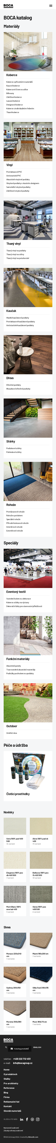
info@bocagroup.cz (22, 1063)
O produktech (10, 1074)
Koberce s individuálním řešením (20, 108)
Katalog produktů (21, 1049)
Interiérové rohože (14, 527)
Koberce (11, 75)
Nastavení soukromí (11, 1128)
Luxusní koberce (13, 101)
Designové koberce (14, 105)
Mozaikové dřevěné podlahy (18, 389)
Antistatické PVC (13, 176)
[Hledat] (6, 1047)
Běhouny (10, 93)
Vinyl (9, 165)
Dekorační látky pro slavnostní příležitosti (24, 606)
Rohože (11, 505)
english (37, 1047)
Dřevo (10, 378)
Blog (6, 1092)
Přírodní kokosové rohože (17, 523)
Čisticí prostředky (18, 794)
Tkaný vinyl (13, 243)
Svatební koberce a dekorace (18, 599)
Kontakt (8, 1106)
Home (7, 1069)
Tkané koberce (12, 112)
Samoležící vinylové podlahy (18, 187)
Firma (7, 1097)
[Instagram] (37, 1119)
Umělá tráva (11, 733)
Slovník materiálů (12, 1110)
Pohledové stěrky (13, 452)
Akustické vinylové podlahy (18, 179)
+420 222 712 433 (21, 1058)
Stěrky (10, 441)
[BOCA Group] (8, 1040)
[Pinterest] (32, 1119)
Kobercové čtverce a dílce (17, 89)
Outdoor (11, 726)
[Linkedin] (21, 1119)
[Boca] (8, 6)
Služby (7, 1078)
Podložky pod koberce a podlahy (20, 673)
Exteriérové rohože (14, 531)
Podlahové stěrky (13, 448)
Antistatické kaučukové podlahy (20, 325)
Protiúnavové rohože (15, 512)
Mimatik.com (33, 1137)
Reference (9, 1088)
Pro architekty (11, 1083)
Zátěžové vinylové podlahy (17, 191)
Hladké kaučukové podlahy (17, 318)
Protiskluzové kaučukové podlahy (20, 321)
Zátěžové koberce (14, 97)
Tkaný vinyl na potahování (17, 258)
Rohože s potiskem (14, 515)
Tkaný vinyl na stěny (15, 254)
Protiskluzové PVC (14, 172)
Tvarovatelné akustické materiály (20, 670)
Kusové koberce (13, 86)
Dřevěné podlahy (13, 385)
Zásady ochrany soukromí (13, 1131)
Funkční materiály (18, 659)
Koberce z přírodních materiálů (19, 82)
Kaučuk (11, 311)
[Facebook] (27, 1119)
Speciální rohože (13, 519)
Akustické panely (13, 666)
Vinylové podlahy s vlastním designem (22, 183)
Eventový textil (16, 592)
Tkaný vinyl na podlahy (16, 250)
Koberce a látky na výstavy (17, 602)
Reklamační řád (11, 1101)
